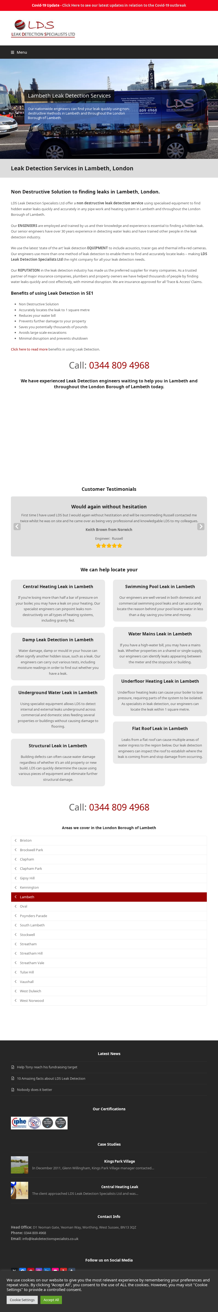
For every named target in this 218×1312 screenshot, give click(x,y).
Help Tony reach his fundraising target (47, 1067)
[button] (19, 52)
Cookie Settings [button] (22, 1299)
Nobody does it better (34, 1089)
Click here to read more (29, 349)
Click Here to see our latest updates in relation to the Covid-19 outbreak (124, 5)
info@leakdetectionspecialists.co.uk (50, 1238)
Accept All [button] (51, 1299)
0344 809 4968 (119, 365)
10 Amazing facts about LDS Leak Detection (51, 1078)
